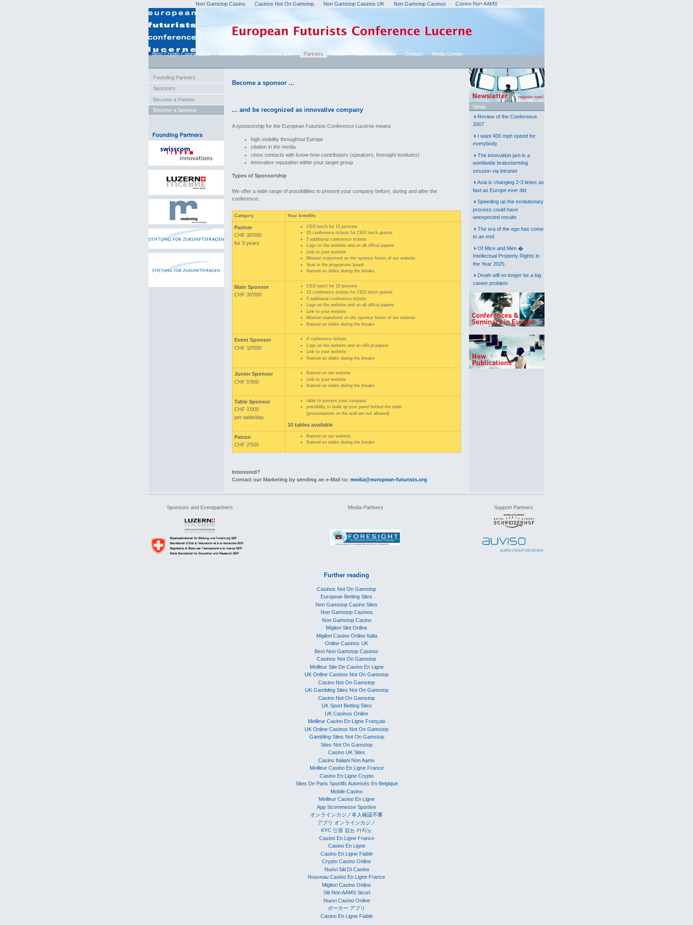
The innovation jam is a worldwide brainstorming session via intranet (501, 163)
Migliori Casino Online (346, 885)
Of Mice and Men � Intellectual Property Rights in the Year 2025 (506, 256)
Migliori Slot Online (346, 628)
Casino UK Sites (346, 752)
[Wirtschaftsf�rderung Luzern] (200, 531)
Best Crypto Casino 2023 (181, 54)
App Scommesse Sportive (346, 807)
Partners (313, 54)
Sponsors (164, 88)
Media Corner (447, 54)
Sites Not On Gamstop (346, 745)
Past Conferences (375, 54)
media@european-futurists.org (388, 479)
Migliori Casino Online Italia (346, 636)
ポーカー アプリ (346, 908)
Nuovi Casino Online (346, 900)
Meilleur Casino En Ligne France (347, 768)
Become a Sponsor (175, 110)
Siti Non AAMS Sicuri (346, 892)
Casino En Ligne (346, 846)
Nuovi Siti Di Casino (346, 869)
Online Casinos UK (346, 643)
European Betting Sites (346, 596)
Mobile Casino (346, 791)
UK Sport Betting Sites (347, 705)
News (339, 54)
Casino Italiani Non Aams (346, 760)
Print (483, 6)
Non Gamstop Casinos (347, 612)
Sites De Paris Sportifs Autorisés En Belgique (347, 783)
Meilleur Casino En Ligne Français (347, 721)
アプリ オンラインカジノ (346, 822)
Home (465, 6)
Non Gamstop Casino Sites (346, 604)
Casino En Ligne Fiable (347, 854)
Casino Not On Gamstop (346, 682)
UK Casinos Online (346, 713)
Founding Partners (174, 77)
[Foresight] (365, 543)
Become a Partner (174, 99)
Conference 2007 (275, 54)
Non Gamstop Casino (346, 620)
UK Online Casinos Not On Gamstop (346, 674)
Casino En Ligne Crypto (347, 776)
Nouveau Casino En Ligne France (346, 877)
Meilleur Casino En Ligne (347, 799)
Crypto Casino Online (346, 861)
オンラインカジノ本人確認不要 (346, 814)
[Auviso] (512, 550)
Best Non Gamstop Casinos (346, 651)
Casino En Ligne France (346, 838)
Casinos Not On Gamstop (346, 589)
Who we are (232, 54)
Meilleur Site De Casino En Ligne (347, 667)
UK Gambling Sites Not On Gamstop (346, 690)
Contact (414, 54)
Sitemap (504, 6)
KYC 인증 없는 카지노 (346, 830)
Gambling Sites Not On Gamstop (346, 737)
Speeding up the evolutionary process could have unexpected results (508, 209)
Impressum (531, 6)
